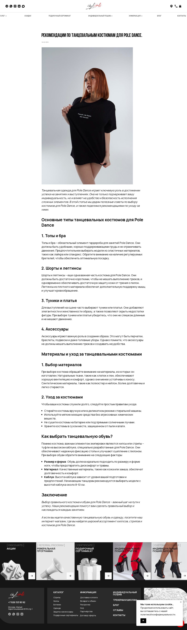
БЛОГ (159, 16)
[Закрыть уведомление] (180, 602)
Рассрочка (85, 604)
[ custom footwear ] (167, 545)
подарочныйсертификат (85, 550)
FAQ (82, 608)
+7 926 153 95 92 (16, 602)
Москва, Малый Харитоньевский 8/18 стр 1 (20, 608)
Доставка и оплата (89, 597)
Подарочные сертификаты (65, 615)
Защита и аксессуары (63, 611)
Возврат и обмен (88, 601)
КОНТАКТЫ (181, 16)
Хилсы (56, 601)
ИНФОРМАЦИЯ (135, 16)
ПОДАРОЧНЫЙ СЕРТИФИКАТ (60, 16)
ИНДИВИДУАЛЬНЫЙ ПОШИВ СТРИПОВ (127, 550)
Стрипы (56, 597)
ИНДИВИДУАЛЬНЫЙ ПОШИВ (99, 16)
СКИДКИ (28, 16)
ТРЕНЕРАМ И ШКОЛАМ (125, 599)
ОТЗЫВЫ (118, 610)
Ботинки (57, 604)
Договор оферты (88, 615)
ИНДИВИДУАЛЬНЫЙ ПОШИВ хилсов (165, 550)
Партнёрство (86, 611)
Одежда (57, 608)
